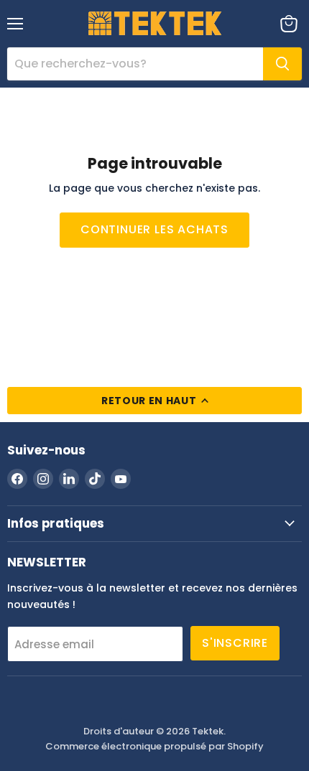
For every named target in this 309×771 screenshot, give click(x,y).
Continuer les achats (154, 229)
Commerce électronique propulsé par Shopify (154, 746)
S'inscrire (235, 643)
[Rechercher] (282, 63)
